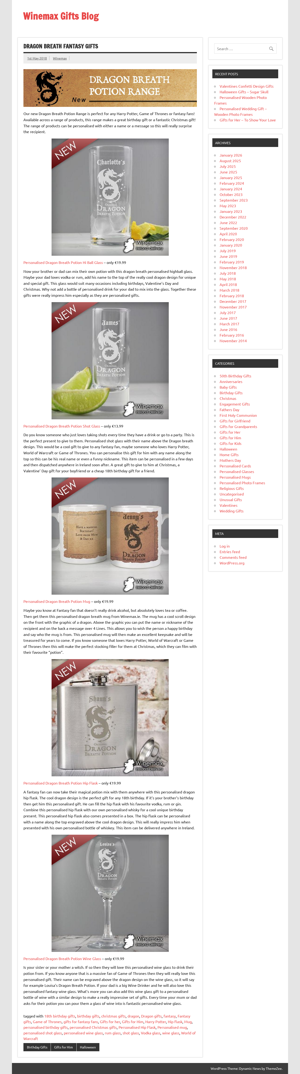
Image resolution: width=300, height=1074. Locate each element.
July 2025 (228, 166)
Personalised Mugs (235, 477)
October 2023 (231, 194)
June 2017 (228, 318)
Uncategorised (232, 494)
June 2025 (228, 171)
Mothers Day (230, 460)
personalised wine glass (83, 1032)
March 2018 (229, 290)
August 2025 (230, 160)
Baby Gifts (228, 387)
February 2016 (232, 335)
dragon (133, 1016)
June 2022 (228, 222)
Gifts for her (110, 1021)
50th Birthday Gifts (235, 375)
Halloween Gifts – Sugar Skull (244, 91)
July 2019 (228, 250)
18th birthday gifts (59, 1016)
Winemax (60, 58)
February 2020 (232, 239)
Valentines (228, 505)
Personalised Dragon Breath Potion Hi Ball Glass (63, 262)
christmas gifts (113, 1016)
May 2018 (228, 278)
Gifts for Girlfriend (235, 420)
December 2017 (233, 301)
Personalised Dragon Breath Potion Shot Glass (61, 426)
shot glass (131, 1032)
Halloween (88, 1047)
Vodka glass (150, 1032)
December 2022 (233, 216)
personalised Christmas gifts (93, 1027)
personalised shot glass (42, 1032)
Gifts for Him (132, 1021)
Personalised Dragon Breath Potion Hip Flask (60, 783)
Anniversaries (231, 381)
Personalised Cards (235, 465)
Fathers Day (229, 409)
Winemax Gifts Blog (61, 16)
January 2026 (231, 155)
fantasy (170, 1016)
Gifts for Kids (230, 443)
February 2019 (232, 261)
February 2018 (232, 295)
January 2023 (231, 211)
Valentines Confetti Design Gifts (247, 86)
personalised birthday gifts (45, 1027)
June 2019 (228, 256)
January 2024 (231, 188)
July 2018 (228, 273)
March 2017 (229, 323)
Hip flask (175, 1021)
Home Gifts (229, 454)
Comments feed (233, 557)
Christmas (228, 398)
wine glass (170, 1032)
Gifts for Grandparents (238, 426)
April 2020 (228, 233)
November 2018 (233, 267)
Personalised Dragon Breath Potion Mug (56, 601)
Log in (225, 546)
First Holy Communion (238, 415)
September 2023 (234, 200)
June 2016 (228, 329)
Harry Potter (155, 1021)
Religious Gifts (232, 488)
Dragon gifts (151, 1016)
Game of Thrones (47, 1021)
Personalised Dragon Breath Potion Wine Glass (62, 958)
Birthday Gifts (37, 1047)
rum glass (113, 1032)
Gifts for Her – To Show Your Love (248, 119)
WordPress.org (232, 562)
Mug (188, 1021)
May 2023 (228, 205)
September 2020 (234, 228)
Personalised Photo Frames (242, 482)
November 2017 (233, 306)
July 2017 (228, 312)
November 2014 (233, 340)
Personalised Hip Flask (137, 1027)
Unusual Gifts (231, 499)
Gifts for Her (230, 432)
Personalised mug (172, 1027)
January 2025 (231, 177)
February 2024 (232, 183)
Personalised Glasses (237, 471)
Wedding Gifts (232, 510)
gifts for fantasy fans (81, 1021)
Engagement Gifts (235, 404)
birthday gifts (88, 1016)
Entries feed (230, 551)
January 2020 (231, 245)
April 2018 (228, 284)
